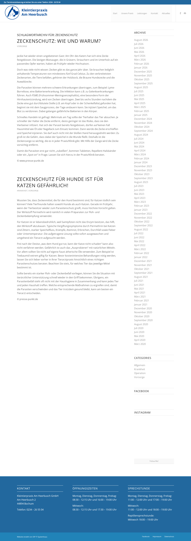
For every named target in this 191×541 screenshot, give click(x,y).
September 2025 (143, 83)
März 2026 (140, 59)
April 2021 (139, 292)
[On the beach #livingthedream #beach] (154, 438)
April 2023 (139, 198)
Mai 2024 (139, 146)
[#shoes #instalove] (140, 451)
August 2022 (141, 229)
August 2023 (141, 182)
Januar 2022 (140, 257)
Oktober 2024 (141, 126)
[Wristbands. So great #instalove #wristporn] (167, 438)
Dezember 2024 (143, 118)
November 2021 (143, 265)
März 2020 (140, 344)
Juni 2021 (139, 284)
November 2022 (143, 217)
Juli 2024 (138, 138)
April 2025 (139, 103)
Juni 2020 (139, 332)
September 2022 (143, 225)
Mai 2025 (139, 99)
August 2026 (141, 40)
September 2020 (143, 320)
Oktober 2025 (141, 79)
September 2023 (143, 178)
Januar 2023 (140, 209)
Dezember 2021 (143, 261)
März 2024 (140, 154)
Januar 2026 (140, 67)
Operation (140, 373)
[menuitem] (115, 13)
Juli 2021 (138, 280)
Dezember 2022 (143, 213)
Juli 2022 (138, 233)
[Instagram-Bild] (167, 424)
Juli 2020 (138, 328)
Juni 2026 (139, 47)
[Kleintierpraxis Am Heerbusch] (26, 13)
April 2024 (139, 150)
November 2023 (143, 170)
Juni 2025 (139, 95)
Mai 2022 (139, 241)
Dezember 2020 (143, 308)
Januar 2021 (140, 304)
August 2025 (141, 87)
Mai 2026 (139, 52)
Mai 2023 (139, 194)
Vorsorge (22, 46)
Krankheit (22, 190)
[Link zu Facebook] (180, 13)
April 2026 (139, 55)
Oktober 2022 (141, 221)
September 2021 (143, 272)
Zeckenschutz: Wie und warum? (59, 41)
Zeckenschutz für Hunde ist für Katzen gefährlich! (60, 182)
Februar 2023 (141, 205)
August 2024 (141, 134)
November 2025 (143, 75)
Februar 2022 (141, 253)
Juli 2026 (138, 44)
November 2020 (143, 312)
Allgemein (139, 365)
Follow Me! (154, 461)
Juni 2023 (139, 190)
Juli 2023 (138, 186)
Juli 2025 (138, 91)
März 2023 (140, 201)
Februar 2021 (141, 300)
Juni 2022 (139, 237)
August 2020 (141, 324)
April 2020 (139, 340)
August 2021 (141, 276)
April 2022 (139, 245)
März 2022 (140, 249)
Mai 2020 (139, 336)
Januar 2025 (140, 115)
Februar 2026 (141, 63)
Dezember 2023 (143, 166)
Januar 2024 (140, 162)
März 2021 (140, 296)
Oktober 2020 (141, 316)
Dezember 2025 (143, 71)
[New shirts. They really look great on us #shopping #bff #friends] (140, 424)
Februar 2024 (141, 158)
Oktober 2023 (141, 174)
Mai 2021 (139, 288)
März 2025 (140, 107)
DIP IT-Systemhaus (40, 537)
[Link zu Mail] (185, 13)
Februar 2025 (141, 111)
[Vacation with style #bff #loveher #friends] (154, 424)
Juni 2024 (139, 142)
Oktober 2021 (141, 269)
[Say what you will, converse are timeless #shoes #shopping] (154, 452)
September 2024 (143, 130)
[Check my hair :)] (167, 451)
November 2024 (143, 123)
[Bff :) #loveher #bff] (140, 438)
